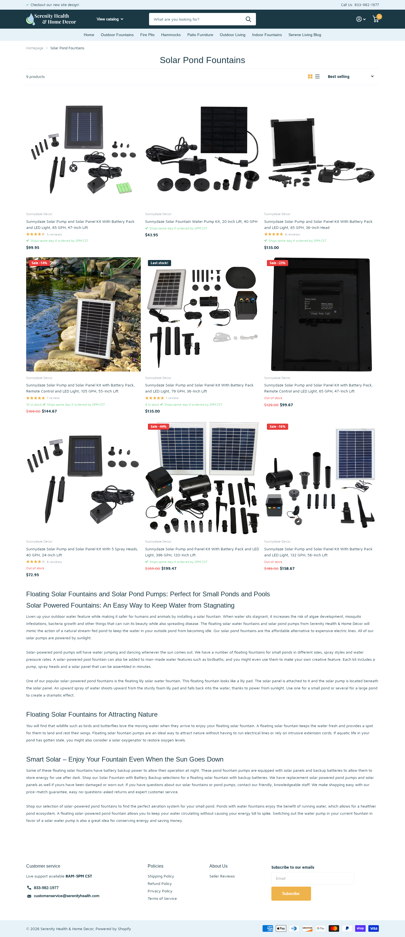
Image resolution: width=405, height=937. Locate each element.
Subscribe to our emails (292, 867)
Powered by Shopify (113, 928)
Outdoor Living (232, 35)
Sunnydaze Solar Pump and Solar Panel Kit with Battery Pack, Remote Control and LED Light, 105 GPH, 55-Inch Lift (80, 388)
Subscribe (291, 893)
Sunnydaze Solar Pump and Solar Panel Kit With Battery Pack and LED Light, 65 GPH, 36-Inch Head (318, 224)
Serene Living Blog (304, 35)
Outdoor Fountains (117, 35)
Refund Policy (160, 883)
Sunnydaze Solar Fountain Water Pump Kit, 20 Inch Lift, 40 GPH (201, 221)
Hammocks (171, 35)
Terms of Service (162, 898)
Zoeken (248, 19)
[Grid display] (310, 76)
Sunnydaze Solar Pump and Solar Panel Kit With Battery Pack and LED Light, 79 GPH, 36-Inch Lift (199, 388)
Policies (155, 865)
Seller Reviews (222, 876)
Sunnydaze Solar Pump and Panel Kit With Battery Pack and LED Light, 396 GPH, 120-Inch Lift (202, 551)
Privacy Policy (160, 891)
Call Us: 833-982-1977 (360, 4)
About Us (218, 865)
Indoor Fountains (267, 35)
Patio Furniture (200, 35)
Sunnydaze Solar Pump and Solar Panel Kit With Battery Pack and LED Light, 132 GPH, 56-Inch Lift (318, 551)
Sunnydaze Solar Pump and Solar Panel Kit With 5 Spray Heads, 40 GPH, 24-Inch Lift (82, 551)
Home (89, 35)
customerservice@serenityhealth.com (66, 895)
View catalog (108, 19)
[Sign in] (361, 19)
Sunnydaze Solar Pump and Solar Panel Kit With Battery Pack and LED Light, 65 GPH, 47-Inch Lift (80, 224)
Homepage (34, 48)
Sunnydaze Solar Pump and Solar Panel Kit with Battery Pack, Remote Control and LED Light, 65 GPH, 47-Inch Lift (318, 388)
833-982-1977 (46, 887)
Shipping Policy (161, 876)
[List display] (317, 76)
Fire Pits (147, 35)
